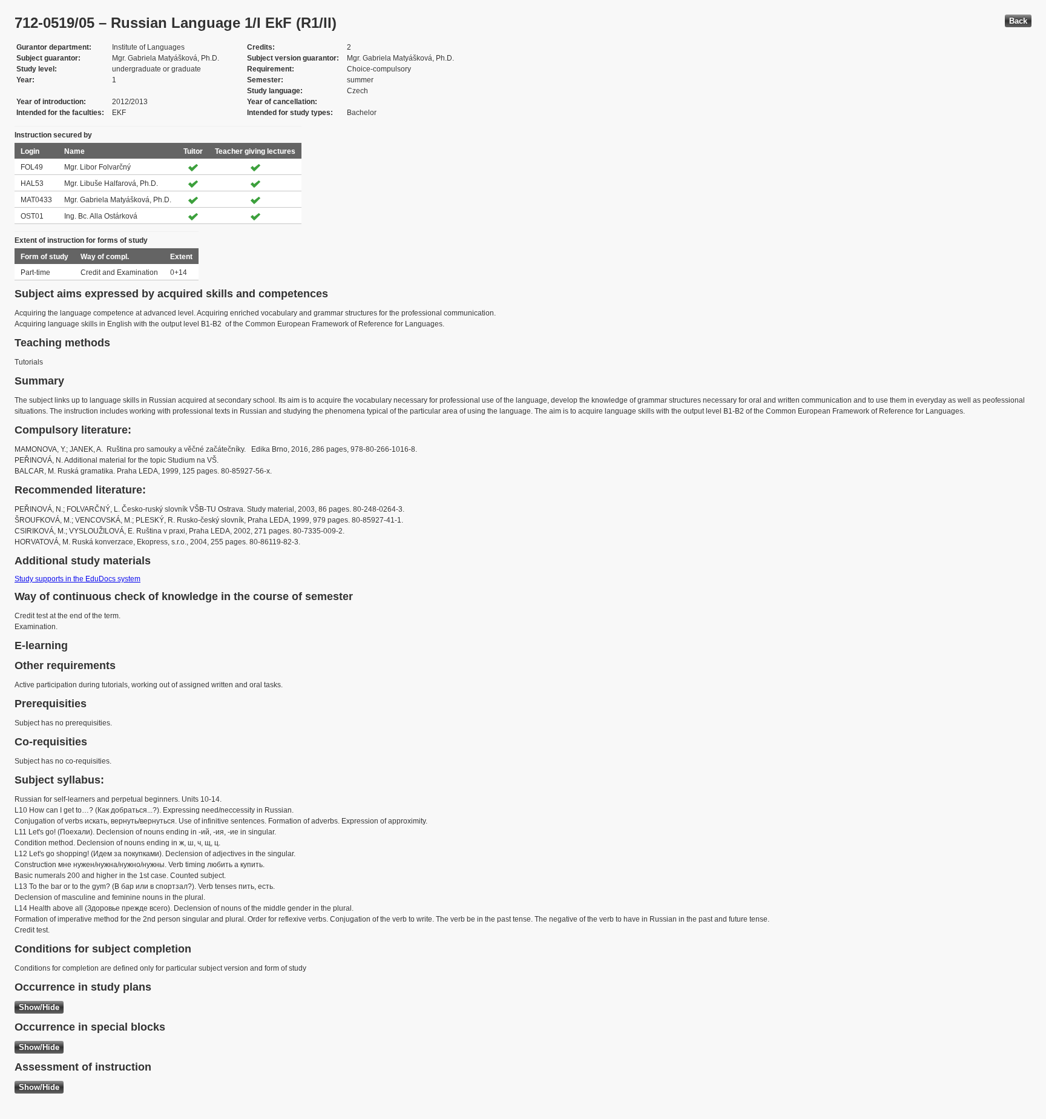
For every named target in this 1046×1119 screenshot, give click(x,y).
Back (1018, 20)
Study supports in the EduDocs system (77, 579)
